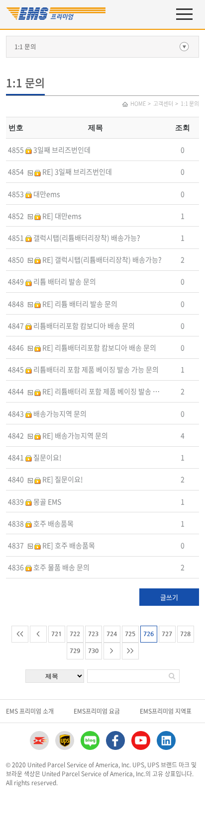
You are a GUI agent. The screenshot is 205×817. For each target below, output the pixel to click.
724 (111, 633)
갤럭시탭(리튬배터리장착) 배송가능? (86, 238)
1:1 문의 (25, 46)
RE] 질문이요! (62, 479)
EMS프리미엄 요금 (97, 711)
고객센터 (163, 103)
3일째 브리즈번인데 (61, 150)
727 (167, 633)
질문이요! (47, 457)
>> (130, 650)
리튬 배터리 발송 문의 (64, 281)
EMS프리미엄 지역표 (166, 711)
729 (75, 650)
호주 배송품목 (53, 523)
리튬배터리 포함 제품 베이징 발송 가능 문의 (95, 369)
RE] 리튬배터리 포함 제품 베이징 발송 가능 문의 (110, 391)
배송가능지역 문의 (59, 413)
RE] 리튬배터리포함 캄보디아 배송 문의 (98, 347)
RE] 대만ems (61, 216)
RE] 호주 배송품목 (68, 545)
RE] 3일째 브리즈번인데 (76, 171)
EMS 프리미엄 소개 (30, 711)
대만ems (46, 194)
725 (130, 633)
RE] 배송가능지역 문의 (74, 435)
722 (75, 633)
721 (56, 633)
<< (19, 633)
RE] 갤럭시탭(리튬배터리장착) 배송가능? (101, 259)
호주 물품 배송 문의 (61, 567)
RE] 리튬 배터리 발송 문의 (79, 304)
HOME (138, 103)
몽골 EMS (46, 501)
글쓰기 (169, 597)
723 (93, 633)
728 (185, 633)
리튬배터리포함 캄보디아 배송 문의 (83, 325)
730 (93, 650)
